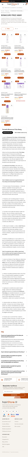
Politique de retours (6, 431)
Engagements (5, 439)
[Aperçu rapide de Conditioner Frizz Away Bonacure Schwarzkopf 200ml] (25, 58)
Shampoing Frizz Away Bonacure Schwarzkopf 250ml (6, 71)
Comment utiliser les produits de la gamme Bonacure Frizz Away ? (14, 356)
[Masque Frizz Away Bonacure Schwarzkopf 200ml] (7, 85)
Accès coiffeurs (5, 424)
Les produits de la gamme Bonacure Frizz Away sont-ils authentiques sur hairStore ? (14, 361)
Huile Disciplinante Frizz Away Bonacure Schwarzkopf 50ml (7, 118)
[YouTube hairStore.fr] (10, 411)
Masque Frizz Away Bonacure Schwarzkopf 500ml (21, 95)
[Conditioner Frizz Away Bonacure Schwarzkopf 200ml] (20, 62)
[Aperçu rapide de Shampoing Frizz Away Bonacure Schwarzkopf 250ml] (11, 58)
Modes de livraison (6, 426)
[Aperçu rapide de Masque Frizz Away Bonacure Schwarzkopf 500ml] (25, 82)
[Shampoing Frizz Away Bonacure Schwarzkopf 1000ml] (20, 38)
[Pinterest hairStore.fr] (13, 411)
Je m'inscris (14, 395)
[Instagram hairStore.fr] (7, 411)
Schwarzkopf (4, 45)
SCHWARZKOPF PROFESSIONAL (16, 10)
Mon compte (17, 426)
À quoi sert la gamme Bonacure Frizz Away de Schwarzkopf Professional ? (14, 336)
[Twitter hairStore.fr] (16, 411)
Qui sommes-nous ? (6, 421)
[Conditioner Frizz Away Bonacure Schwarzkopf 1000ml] (7, 38)
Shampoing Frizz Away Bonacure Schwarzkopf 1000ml (19, 47)
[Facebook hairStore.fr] (3, 411)
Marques (7, 10)
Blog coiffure (5, 441)
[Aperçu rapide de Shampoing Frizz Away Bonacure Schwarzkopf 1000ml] (25, 35)
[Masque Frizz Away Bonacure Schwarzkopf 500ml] (20, 85)
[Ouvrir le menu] (2, 4)
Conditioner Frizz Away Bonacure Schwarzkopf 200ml (19, 71)
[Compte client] (23, 4)
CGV (3, 446)
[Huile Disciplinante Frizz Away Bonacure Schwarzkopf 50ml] (7, 109)
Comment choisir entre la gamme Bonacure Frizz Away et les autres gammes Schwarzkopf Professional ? (14, 372)
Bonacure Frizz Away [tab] (7, 132)
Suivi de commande (19, 424)
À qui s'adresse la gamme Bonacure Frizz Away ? (14, 352)
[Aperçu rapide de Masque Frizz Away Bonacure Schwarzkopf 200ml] (11, 82)
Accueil (2, 10)
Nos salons (4, 437)
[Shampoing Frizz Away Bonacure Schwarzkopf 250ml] (7, 62)
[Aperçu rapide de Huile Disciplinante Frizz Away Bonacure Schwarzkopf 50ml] (11, 105)
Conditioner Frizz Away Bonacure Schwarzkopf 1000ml (6, 47)
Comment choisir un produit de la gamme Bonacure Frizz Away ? (14, 366)
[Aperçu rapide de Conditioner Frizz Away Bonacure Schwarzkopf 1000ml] (11, 35)
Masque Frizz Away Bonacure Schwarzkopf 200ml (7, 95)
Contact (16, 421)
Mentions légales (6, 444)
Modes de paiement (6, 428)
